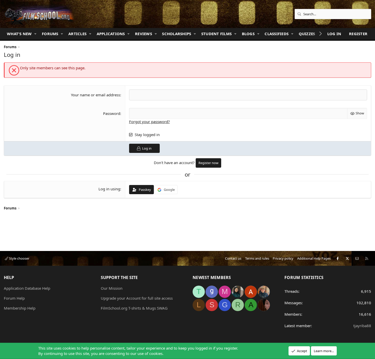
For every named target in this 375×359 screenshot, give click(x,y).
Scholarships (176, 33)
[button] (35, 33)
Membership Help (19, 308)
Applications (111, 33)
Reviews (143, 33)
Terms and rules (257, 258)
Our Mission (111, 288)
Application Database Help (27, 288)
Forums (50, 33)
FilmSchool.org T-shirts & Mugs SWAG (134, 308)
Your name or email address (95, 94)
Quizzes (307, 33)
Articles (77, 33)
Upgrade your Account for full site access (137, 298)
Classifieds (277, 33)
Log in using (109, 188)
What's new (19, 33)
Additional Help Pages (314, 258)
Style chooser (18, 258)
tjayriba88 (362, 325)
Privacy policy (283, 258)
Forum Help (14, 298)
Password (111, 113)
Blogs (248, 33)
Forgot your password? (149, 121)
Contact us (233, 258)
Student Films (216, 33)
